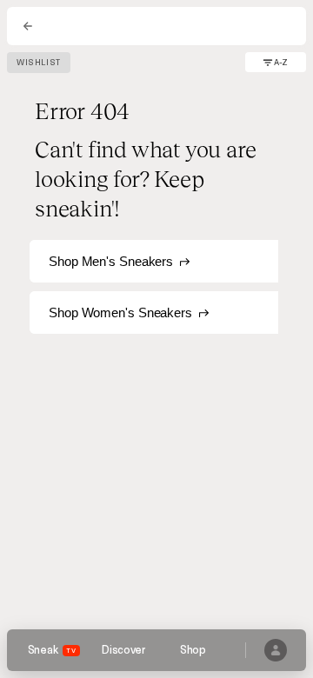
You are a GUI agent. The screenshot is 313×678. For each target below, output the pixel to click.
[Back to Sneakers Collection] (28, 26)
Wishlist (39, 62)
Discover (123, 650)
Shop (193, 650)
